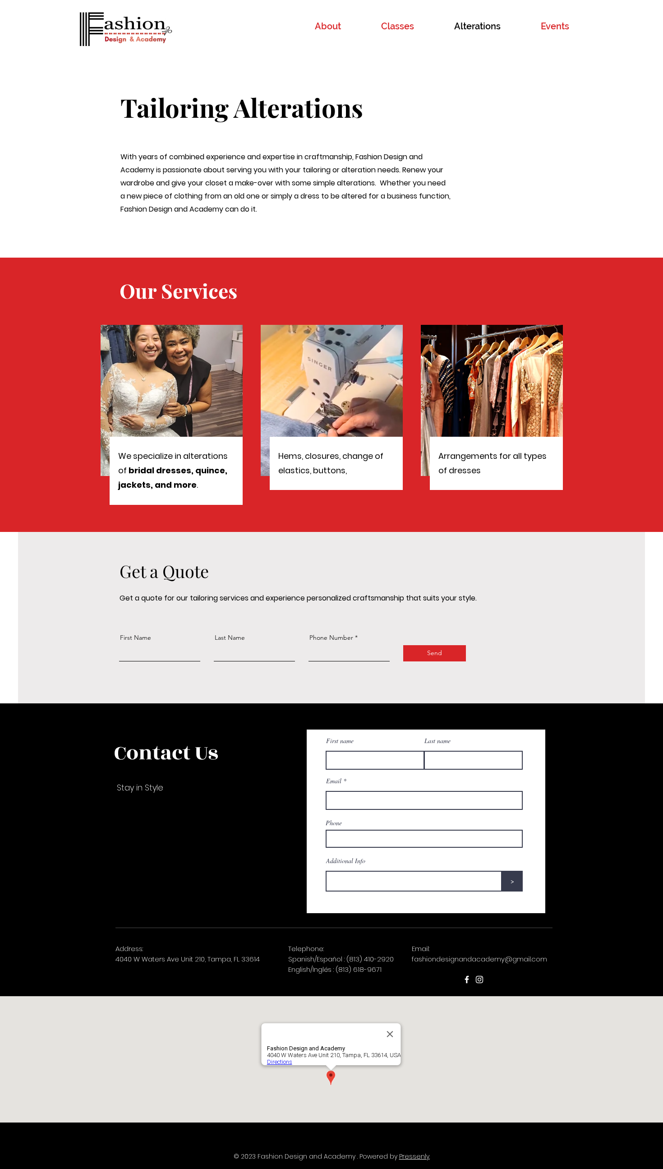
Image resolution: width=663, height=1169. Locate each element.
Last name (437, 741)
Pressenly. (414, 1156)
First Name (135, 637)
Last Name (230, 637)
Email (333, 781)
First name (340, 741)
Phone (334, 823)
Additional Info (345, 861)
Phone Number (331, 637)
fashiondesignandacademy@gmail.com (479, 959)
